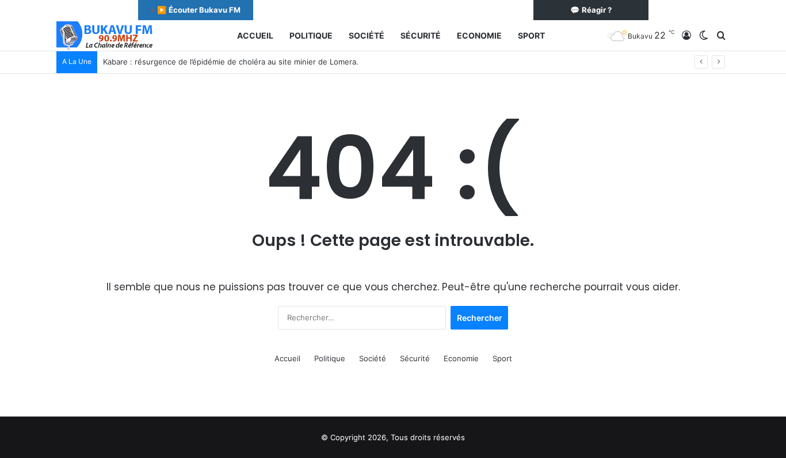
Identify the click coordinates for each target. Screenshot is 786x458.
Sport (531, 35)
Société (366, 35)
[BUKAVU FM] (105, 35)
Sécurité (420, 35)
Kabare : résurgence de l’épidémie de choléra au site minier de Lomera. (230, 61)
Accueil (255, 35)
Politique (311, 35)
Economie (479, 35)
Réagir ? (591, 9)
